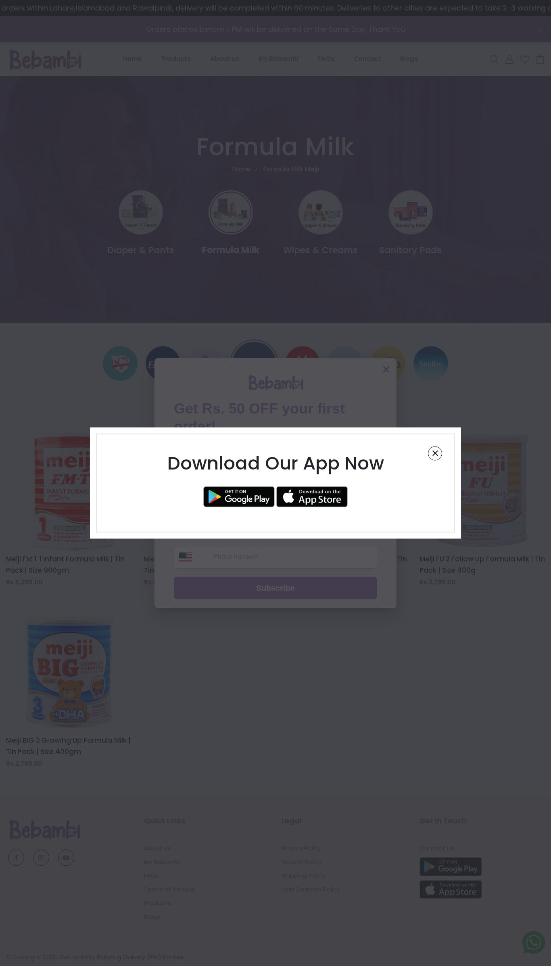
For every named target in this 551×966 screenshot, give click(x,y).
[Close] (435, 453)
